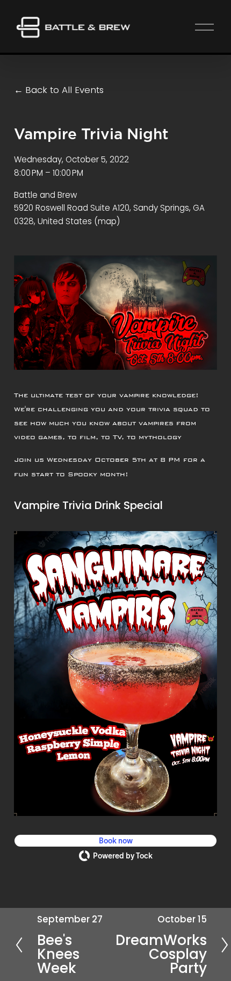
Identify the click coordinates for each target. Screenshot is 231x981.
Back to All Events (64, 89)
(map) (107, 221)
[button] (115, 841)
